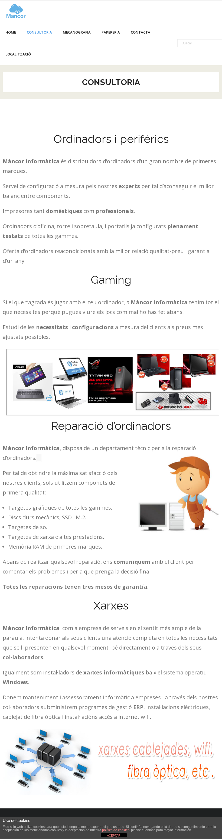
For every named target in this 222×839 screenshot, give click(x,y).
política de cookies (115, 830)
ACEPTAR (113, 835)
